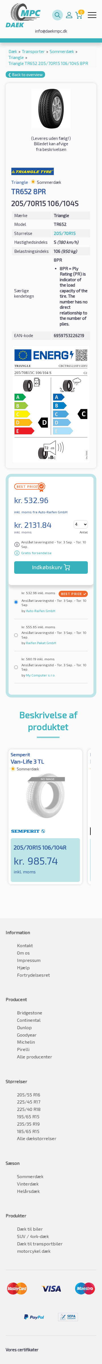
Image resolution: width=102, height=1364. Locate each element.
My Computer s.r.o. (40, 675)
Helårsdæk (28, 1191)
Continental (29, 1020)
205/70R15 (65, 233)
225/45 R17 (28, 1101)
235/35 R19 (28, 1123)
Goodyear (27, 1034)
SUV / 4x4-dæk (33, 1236)
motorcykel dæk (33, 1251)
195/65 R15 (28, 1116)
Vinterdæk (28, 1183)
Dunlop (24, 1027)
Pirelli (23, 1049)
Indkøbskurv (47, 567)
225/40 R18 (29, 1109)
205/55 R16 (28, 1094)
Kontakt (25, 945)
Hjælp (23, 967)
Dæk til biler (30, 1228)
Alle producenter (34, 1056)
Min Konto (69, 15)
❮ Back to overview (25, 74)
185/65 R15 (28, 1131)
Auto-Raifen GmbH (40, 611)
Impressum (29, 960)
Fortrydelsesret (33, 975)
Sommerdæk (30, 1176)
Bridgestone (29, 1012)
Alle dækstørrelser (36, 1138)
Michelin (26, 1041)
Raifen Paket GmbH (40, 643)
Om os (23, 952)
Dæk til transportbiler (40, 1243)
